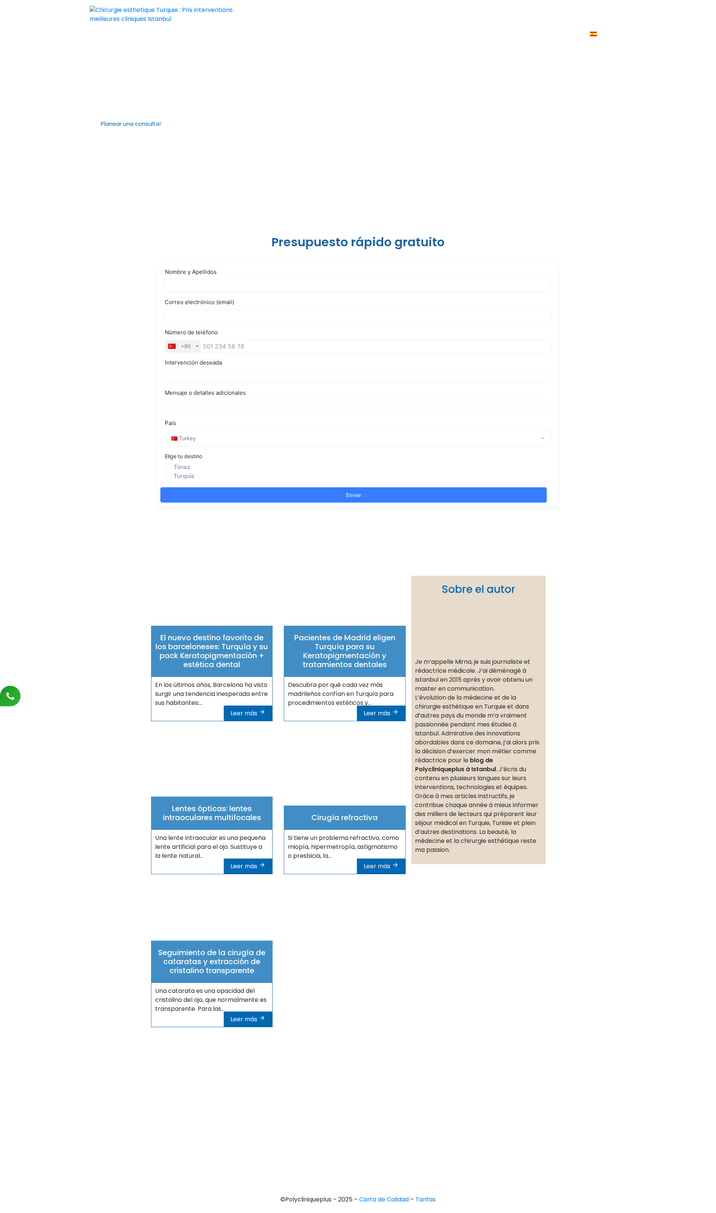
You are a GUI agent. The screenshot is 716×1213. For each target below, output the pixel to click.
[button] (128, 123)
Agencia (334, 13)
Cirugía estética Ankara (351, 1097)
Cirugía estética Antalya (352, 1122)
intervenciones (379, 13)
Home (302, 13)
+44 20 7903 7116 (174, 1078)
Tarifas (497, 13)
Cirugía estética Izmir (348, 1110)
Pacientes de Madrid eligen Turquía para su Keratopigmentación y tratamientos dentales (344, 651)
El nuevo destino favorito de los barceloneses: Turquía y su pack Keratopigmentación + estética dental (212, 651)
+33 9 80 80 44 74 (175, 1066)
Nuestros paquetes (594, 13)
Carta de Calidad (384, 1199)
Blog (548, 13)
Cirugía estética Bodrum (352, 1148)
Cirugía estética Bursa (349, 1084)
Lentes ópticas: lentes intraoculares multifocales (212, 813)
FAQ (525, 13)
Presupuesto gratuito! (444, 13)
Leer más (244, 713)
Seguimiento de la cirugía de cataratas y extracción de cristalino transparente (212, 961)
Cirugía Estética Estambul (354, 1135)
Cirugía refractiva (344, 817)
